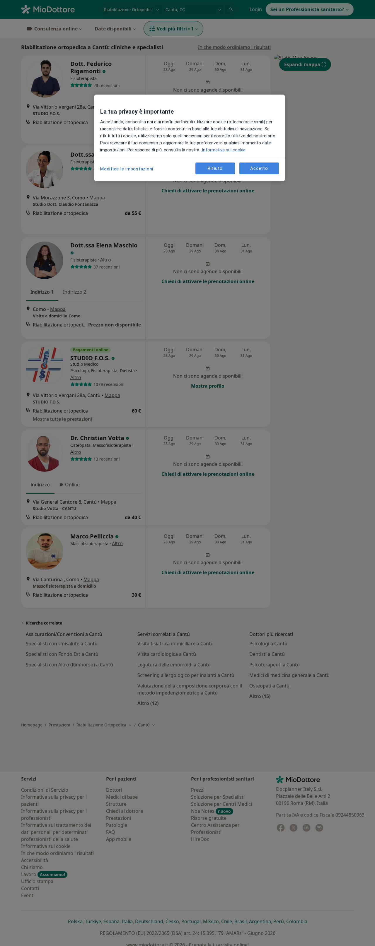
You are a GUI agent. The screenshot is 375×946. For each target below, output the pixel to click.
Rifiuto (215, 168)
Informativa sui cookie (223, 150)
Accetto (259, 168)
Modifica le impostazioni (126, 169)
